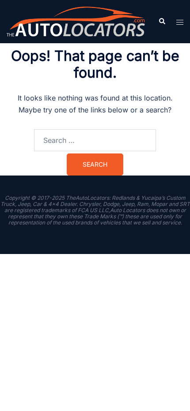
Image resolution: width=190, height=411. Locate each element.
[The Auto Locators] (76, 20)
